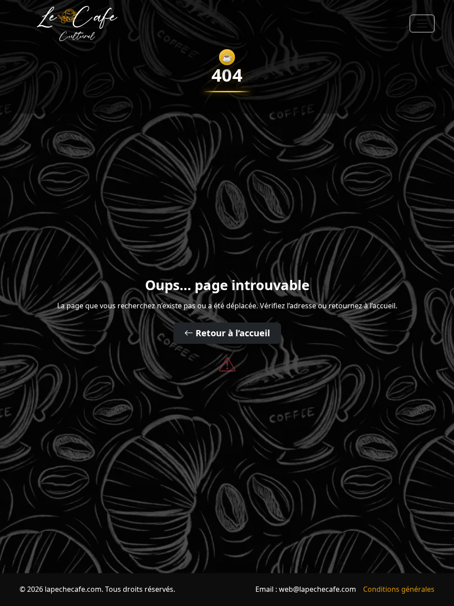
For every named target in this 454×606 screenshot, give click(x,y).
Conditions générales (398, 589)
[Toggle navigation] (422, 23)
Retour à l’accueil (231, 333)
